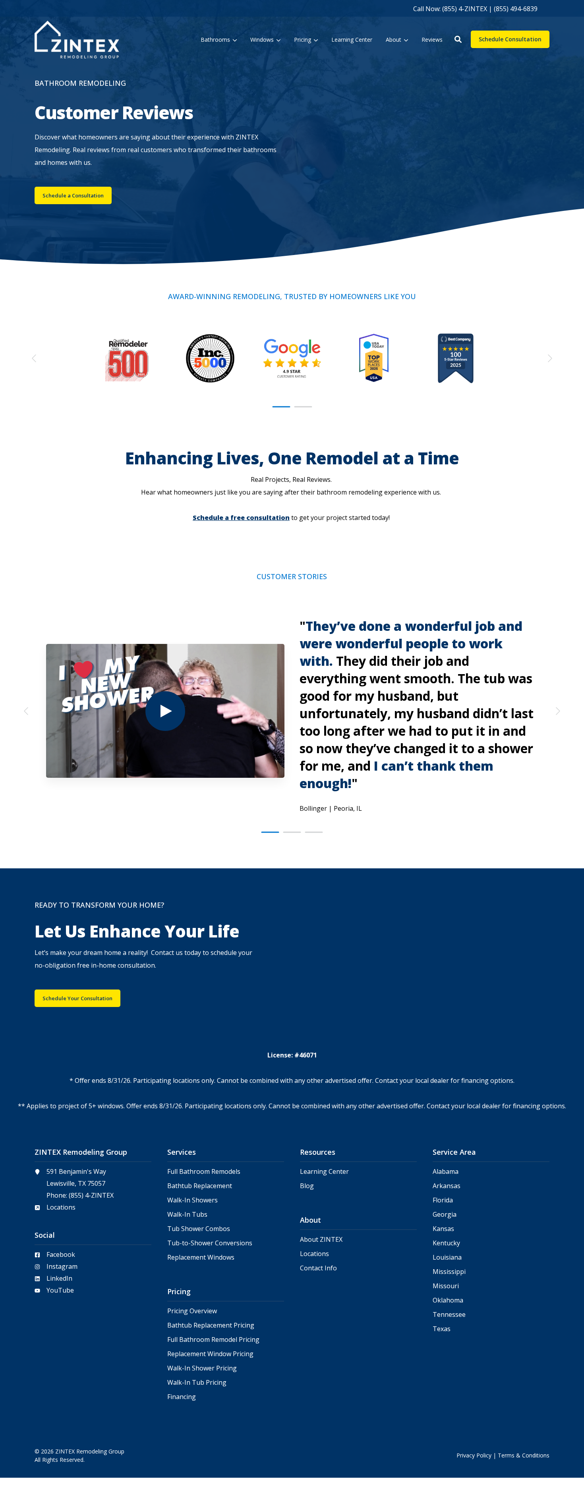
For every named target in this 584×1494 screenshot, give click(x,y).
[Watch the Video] (165, 711)
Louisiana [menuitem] (447, 1257)
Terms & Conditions (523, 1455)
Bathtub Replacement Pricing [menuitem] (210, 1325)
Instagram (61, 1266)
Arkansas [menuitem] (446, 1186)
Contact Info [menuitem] (318, 1268)
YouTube (60, 1290)
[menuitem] (475, 8)
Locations (60, 1207)
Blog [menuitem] (307, 1186)
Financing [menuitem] (181, 1397)
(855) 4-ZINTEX (91, 1195)
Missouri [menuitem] (446, 1286)
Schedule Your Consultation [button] (77, 998)
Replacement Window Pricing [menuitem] (210, 1354)
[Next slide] (549, 358)
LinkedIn (59, 1278)
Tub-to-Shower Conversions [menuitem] (209, 1243)
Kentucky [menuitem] (446, 1243)
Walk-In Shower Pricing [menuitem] (202, 1368)
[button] (458, 39)
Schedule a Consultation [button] (73, 195)
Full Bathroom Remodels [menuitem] (203, 1171)
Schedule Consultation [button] (510, 39)
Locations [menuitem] (314, 1254)
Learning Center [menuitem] (324, 1171)
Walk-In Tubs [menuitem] (187, 1214)
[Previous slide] (34, 358)
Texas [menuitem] (442, 1329)
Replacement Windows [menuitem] (200, 1257)
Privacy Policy (473, 1455)
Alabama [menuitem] (445, 1171)
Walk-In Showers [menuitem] (192, 1200)
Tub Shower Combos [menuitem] (198, 1229)
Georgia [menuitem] (444, 1214)
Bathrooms (215, 39)
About (393, 39)
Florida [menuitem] (443, 1200)
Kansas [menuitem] (443, 1229)
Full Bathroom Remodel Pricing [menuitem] (213, 1340)
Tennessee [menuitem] (449, 1314)
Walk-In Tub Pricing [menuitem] (196, 1382)
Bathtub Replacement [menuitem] (199, 1186)
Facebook (60, 1254)
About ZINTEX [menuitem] (321, 1239)
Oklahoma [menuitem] (448, 1300)
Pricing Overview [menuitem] (192, 1311)
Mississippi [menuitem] (449, 1272)
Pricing (302, 39)
